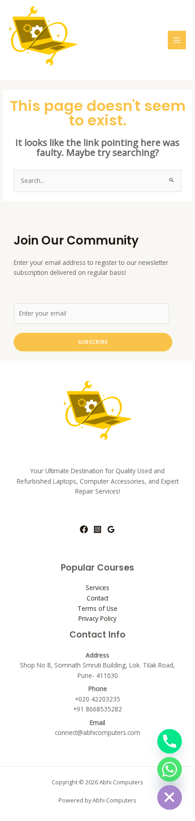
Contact (97, 598)
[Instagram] (97, 529)
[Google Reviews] (111, 529)
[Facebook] (84, 529)
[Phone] (169, 741)
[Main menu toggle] (177, 40)
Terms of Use (97, 608)
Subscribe (93, 341)
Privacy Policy (97, 618)
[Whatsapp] (169, 769)
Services (97, 587)
